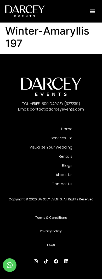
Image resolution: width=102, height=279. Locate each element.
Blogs (67, 165)
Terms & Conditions (51, 217)
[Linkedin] (66, 261)
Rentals (65, 156)
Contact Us (62, 184)
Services (58, 138)
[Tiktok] (46, 261)
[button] (92, 11)
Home (66, 129)
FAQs (51, 245)
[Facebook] (56, 261)
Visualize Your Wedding (51, 147)
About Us (64, 174)
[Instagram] (35, 261)
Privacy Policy (51, 231)
